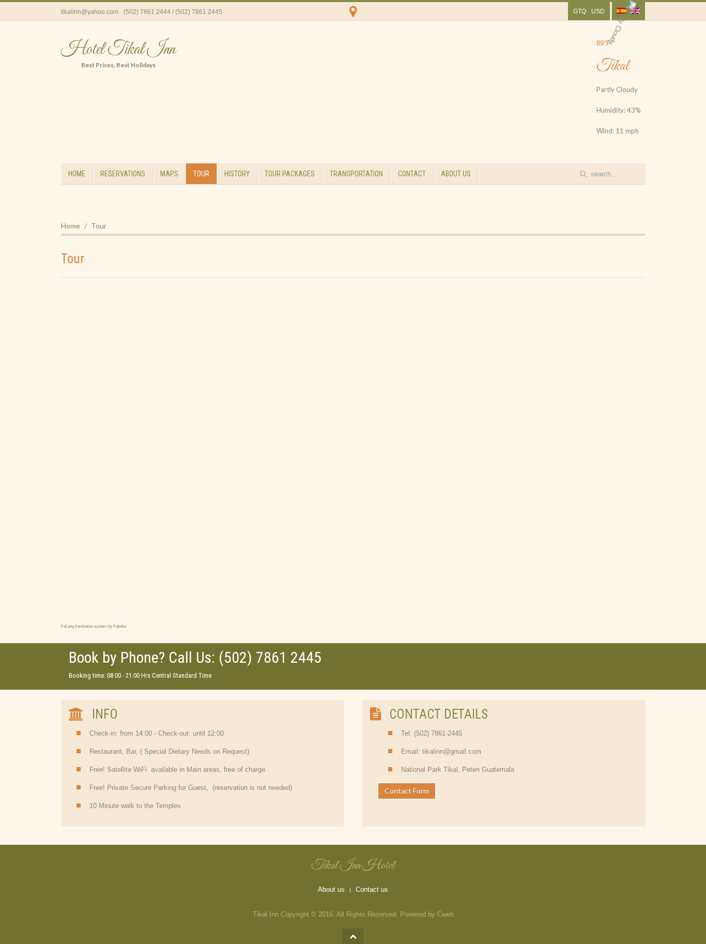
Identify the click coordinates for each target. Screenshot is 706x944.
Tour (201, 174)
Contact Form (407, 790)
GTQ (579, 11)
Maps (169, 174)
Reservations (122, 174)
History (237, 174)
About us (331, 889)
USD (598, 11)
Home (76, 174)
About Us (456, 174)
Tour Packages (290, 174)
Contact (412, 174)
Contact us (372, 889)
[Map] (353, 18)
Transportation (356, 174)
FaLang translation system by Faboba (93, 626)
